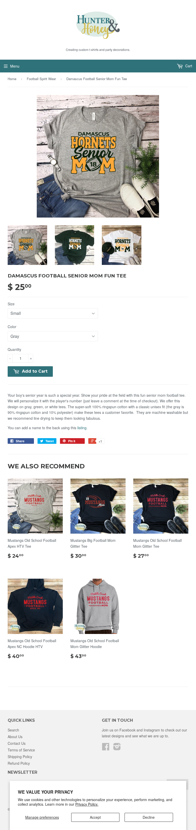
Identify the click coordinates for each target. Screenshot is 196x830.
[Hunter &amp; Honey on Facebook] (105, 748)
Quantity (14, 349)
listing (82, 427)
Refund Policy (19, 763)
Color (12, 326)
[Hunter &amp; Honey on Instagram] (117, 748)
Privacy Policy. (86, 804)
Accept (95, 817)
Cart (188, 65)
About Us (15, 736)
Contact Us (17, 743)
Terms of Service (21, 749)
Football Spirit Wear (41, 78)
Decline (149, 817)
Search (13, 729)
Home (12, 78)
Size (11, 303)
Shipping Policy (20, 756)
